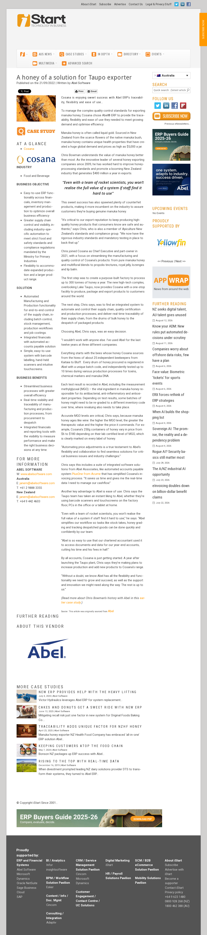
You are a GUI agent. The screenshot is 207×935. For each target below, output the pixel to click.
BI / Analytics (55, 860)
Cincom (51, 905)
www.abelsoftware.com (36, 474)
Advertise (120, 4)
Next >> (180, 261)
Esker (50, 887)
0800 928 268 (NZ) (177, 901)
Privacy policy (174, 892)
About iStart (88, 4)
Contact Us (136, 4)
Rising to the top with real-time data (79, 761)
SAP (19, 897)
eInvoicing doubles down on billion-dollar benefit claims (170, 491)
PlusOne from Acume (86, 474)
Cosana (29, 149)
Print (80, 91)
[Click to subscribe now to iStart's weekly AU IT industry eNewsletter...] (171, 116)
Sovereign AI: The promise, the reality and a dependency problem (170, 434)
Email (94, 91)
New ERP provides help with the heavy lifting (88, 692)
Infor (49, 865)
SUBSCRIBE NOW (203, 29)
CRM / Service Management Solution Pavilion (88, 865)
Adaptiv (51, 922)
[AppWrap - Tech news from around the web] (171, 282)
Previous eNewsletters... (177, 124)
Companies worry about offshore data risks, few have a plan (170, 355)
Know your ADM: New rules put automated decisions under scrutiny (170, 332)
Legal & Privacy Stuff (159, 4)
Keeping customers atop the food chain (81, 746)
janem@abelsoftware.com (37, 483)
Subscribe (105, 4)
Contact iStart (174, 888)
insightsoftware (56, 869)
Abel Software (80, 83)
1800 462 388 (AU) (177, 906)
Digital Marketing (118, 860)
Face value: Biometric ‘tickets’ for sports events (168, 377)
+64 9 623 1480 (175, 897)
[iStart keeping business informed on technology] (42, 22)
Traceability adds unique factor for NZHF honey (90, 726)
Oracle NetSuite (27, 883)
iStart (109, 865)
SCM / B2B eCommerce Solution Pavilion (147, 865)
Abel (111, 611)
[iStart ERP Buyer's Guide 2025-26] (171, 145)
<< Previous (165, 261)
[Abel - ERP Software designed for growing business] (171, 166)
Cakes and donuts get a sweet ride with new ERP (91, 707)
